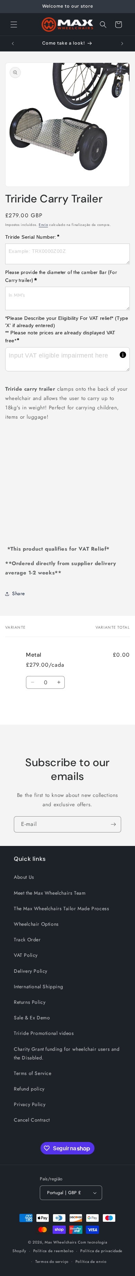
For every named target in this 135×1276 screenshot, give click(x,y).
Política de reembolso (53, 1251)
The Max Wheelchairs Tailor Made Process (61, 908)
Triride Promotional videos (44, 1033)
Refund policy (29, 1088)
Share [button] (18, 593)
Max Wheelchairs (60, 1242)
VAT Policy (26, 955)
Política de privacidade (101, 1251)
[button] (13, 24)
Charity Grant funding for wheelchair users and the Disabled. (67, 1053)
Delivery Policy (30, 971)
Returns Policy (29, 1002)
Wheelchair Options (36, 924)
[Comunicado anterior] (12, 43)
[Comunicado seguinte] (122, 43)
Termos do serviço (52, 1261)
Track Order (27, 939)
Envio (43, 224)
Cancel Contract (32, 1119)
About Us (24, 877)
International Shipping (38, 986)
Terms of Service (33, 1073)
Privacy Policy (29, 1104)
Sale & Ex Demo (32, 1017)
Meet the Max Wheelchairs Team (50, 892)
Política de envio (91, 1261)
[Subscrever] (113, 824)
